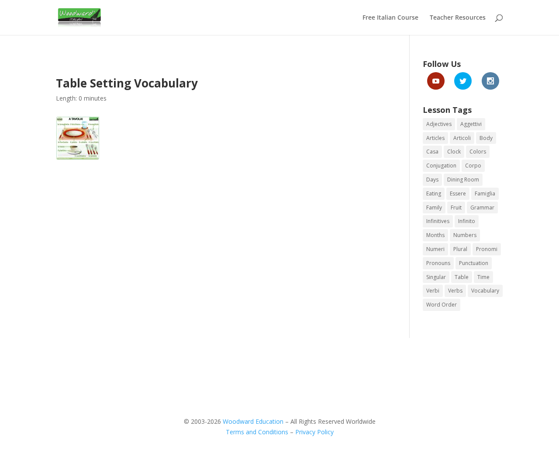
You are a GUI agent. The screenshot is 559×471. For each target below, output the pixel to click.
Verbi (432, 290)
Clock (454, 151)
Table (462, 277)
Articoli (462, 138)
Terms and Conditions (257, 432)
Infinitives (437, 221)
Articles (435, 138)
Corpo (473, 165)
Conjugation (441, 165)
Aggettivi (471, 124)
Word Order (441, 304)
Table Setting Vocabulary (127, 83)
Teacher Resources (458, 17)
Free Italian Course (390, 17)
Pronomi (486, 249)
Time (483, 277)
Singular (436, 277)
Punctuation (473, 263)
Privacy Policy (314, 432)
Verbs (455, 290)
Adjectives (439, 124)
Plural (460, 249)
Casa (432, 151)
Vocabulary (485, 290)
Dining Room (463, 179)
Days (432, 179)
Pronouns (438, 263)
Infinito (466, 221)
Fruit (456, 207)
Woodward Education (253, 421)
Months (435, 235)
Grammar (482, 207)
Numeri (435, 249)
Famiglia (485, 193)
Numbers (464, 235)
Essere (458, 193)
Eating (433, 193)
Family (434, 207)
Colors (477, 151)
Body (486, 138)
